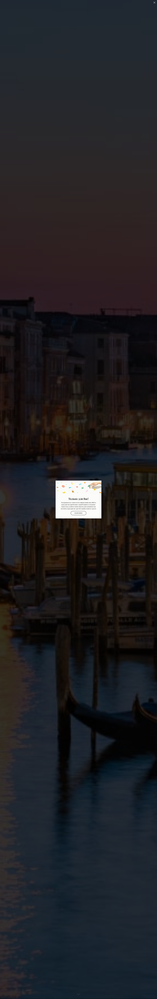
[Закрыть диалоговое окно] (154, 2)
